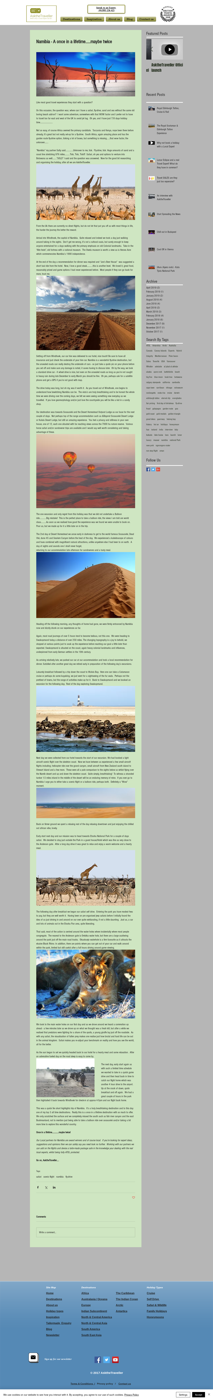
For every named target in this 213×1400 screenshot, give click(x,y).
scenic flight (48, 1176)
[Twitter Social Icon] (106, 1360)
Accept (198, 1394)
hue (147, 429)
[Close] (209, 1394)
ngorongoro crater (163, 445)
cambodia (176, 382)
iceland (154, 429)
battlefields (168, 372)
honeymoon (174, 424)
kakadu (149, 435)
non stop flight (152, 451)
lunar (180, 435)
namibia (60, 1176)
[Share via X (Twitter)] (46, 1187)
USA (163, 361)
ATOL (148, 345)
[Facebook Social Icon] (98, 1360)
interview (169, 429)
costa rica (161, 393)
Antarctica (156, 345)
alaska (149, 372)
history (149, 424)
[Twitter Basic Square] (153, 469)
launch (173, 435)
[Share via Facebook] (37, 1187)
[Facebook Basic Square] (148, 469)
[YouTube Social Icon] (115, 1360)
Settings (183, 1394)
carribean (160, 387)
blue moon (158, 377)
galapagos (156, 408)
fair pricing (150, 403)
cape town (150, 387)
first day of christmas (165, 403)
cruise (169, 393)
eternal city (165, 398)
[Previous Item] (151, 49)
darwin (177, 393)
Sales (148, 361)
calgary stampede (153, 382)
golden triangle (174, 414)
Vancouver (171, 361)
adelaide (158, 366)
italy (176, 429)
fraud (148, 408)
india (161, 429)
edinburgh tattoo (152, 398)
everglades (176, 398)
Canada (149, 350)
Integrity (149, 356)
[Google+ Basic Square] (158, 469)
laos (166, 435)
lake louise (158, 435)
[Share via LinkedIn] (54, 1187)
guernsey (161, 419)
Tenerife (156, 361)
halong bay (171, 419)
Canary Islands (160, 350)
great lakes (150, 419)
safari (38, 1176)
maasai (156, 440)
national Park (175, 440)
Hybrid (179, 350)
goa (176, 408)
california (166, 382)
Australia (172, 345)
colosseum (178, 387)
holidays (164, 424)
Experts (171, 350)
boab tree (168, 377)
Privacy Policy (131, 1394)
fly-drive (69, 1176)
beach (177, 372)
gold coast (150, 414)
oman (162, 451)
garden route (168, 408)
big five (149, 377)
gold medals (161, 414)
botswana (178, 377)
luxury (148, 440)
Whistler (149, 366)
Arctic (164, 345)
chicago (169, 387)
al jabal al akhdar (171, 366)
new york (150, 445)
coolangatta (151, 393)
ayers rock (158, 372)
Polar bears (173, 356)
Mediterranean (161, 356)
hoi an (156, 424)
